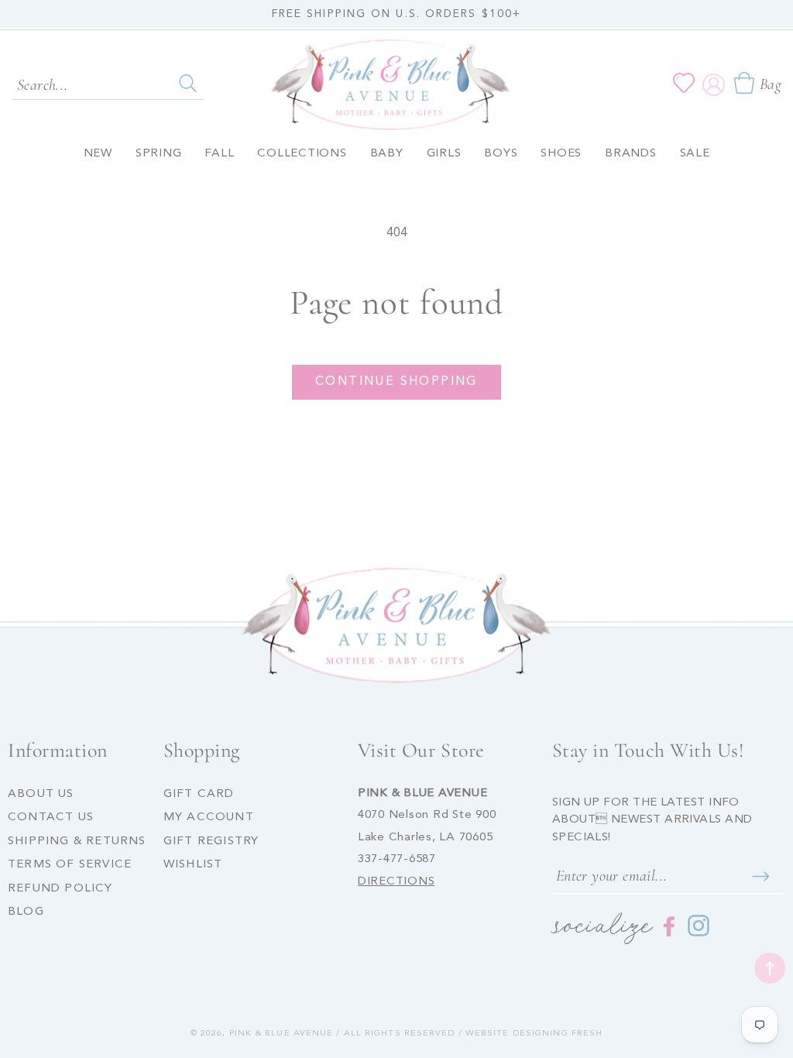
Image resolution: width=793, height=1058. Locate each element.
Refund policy (60, 889)
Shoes (561, 154)
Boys (500, 154)
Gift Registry (211, 841)
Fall (219, 154)
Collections (301, 154)
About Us (41, 794)
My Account (208, 817)
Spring (159, 154)
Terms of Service (70, 865)
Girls (444, 154)
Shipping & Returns (77, 841)
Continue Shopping (396, 382)
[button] (757, 83)
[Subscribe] (761, 876)
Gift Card (199, 794)
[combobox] (108, 83)
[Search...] (187, 82)
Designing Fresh (558, 1033)
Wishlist (193, 865)
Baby (386, 154)
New (98, 154)
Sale (695, 154)
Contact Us (51, 817)
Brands (631, 154)
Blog (26, 912)
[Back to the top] (769, 968)
